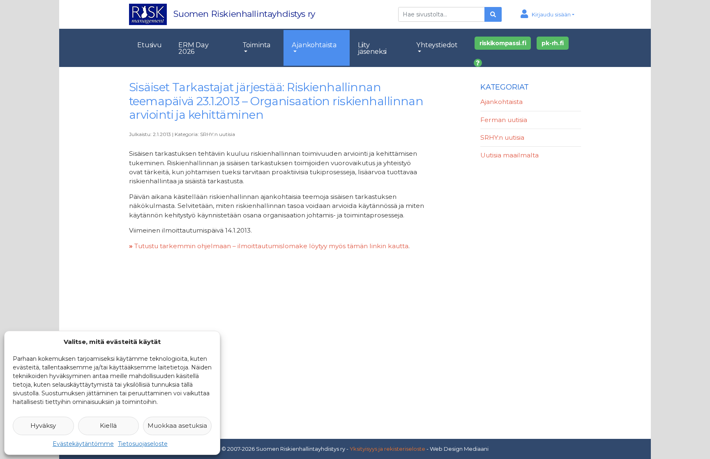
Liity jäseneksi (372, 48)
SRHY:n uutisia (217, 134)
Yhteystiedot (437, 45)
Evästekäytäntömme (83, 443)
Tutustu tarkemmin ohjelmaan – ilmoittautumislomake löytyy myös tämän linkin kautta (268, 246)
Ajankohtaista (314, 45)
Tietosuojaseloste (143, 443)
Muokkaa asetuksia (177, 425)
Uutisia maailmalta (509, 155)
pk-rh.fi (553, 43)
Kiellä (108, 425)
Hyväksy (43, 425)
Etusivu (149, 45)
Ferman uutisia (503, 120)
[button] (547, 14)
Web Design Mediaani (459, 448)
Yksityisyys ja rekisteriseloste (387, 448)
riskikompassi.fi (502, 43)
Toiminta (256, 45)
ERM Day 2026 (193, 48)
